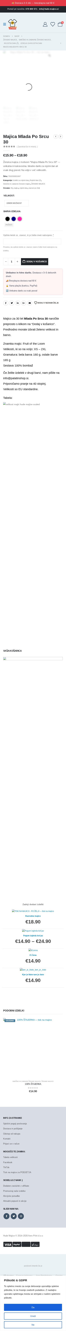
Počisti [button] (9, 225)
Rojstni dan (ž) (35, 180)
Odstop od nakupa (11, 1134)
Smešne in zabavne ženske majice (16, 184)
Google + (23, 303)
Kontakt (6, 1139)
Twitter (11, 303)
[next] (60, 136)
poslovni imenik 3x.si (33, 1266)
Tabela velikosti (10, 1157)
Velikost (9, 195)
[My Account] (45, 24)
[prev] (56, 136)
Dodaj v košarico (36, 261)
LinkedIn (17, 303)
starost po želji (34, 188)
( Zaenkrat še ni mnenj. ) (27, 147)
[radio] (7, 218)
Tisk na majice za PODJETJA (17, 1172)
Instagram (21, 1216)
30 (12, 188)
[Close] (63, 1278)
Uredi (33, 1316)
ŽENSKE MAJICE (38, 184)
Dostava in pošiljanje (12, 1128)
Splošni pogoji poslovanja (15, 1123)
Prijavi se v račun (11, 1144)
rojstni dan (24, 188)
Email (29, 303)
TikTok (6, 1167)
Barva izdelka (12, 211)
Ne (33, 1324)
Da (33, 1307)
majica (16, 188)
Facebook (5, 303)
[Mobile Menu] (5, 24)
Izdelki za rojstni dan (21, 180)
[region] (33, 1303)
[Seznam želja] (52, 24)
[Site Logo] (12, 24)
